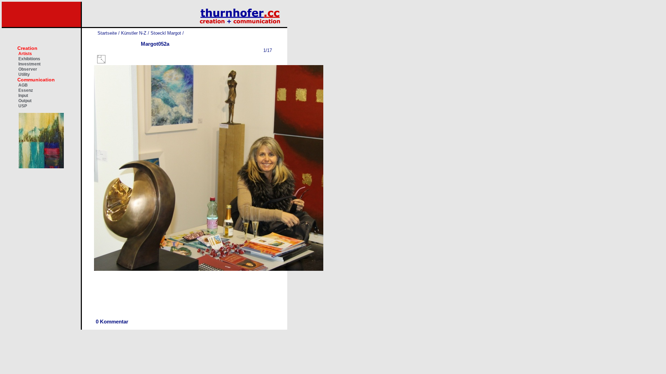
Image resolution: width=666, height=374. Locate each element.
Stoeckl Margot (166, 33)
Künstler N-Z (133, 33)
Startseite (107, 33)
